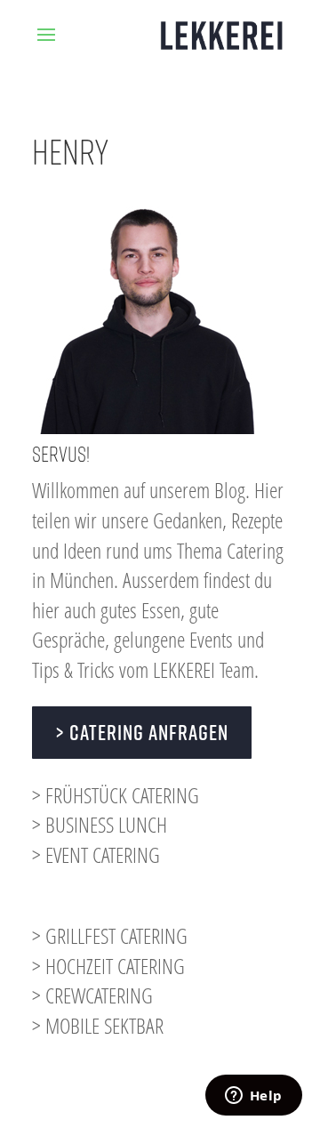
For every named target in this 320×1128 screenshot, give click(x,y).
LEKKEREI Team (203, 669)
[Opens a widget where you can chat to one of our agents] (253, 1097)
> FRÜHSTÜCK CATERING (115, 795)
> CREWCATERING (92, 995)
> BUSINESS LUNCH (99, 824)
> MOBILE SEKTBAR (98, 1025)
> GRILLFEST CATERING (110, 935)
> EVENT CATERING (96, 854)
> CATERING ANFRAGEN (141, 732)
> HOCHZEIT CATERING (108, 965)
